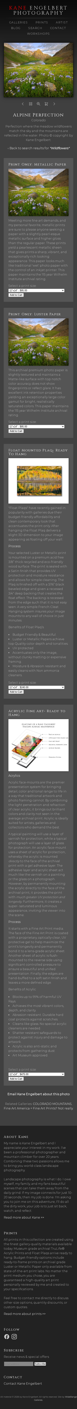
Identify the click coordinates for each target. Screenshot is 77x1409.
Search (35, 28)
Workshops (38, 33)
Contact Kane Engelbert (23, 1383)
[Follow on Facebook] (7, 1336)
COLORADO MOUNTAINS (52, 1104)
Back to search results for (40, 148)
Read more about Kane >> (24, 1217)
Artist (62, 22)
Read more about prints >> (25, 1314)
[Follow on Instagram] (15, 1336)
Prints (42, 22)
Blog (16, 28)
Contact (58, 28)
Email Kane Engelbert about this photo (38, 1094)
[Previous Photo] (23, 105)
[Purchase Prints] (46, 105)
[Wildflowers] (31, 105)
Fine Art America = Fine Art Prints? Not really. (38, 1108)
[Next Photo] (54, 105)
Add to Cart (16, 295)
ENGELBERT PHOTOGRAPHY (38, 10)
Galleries (18, 22)
